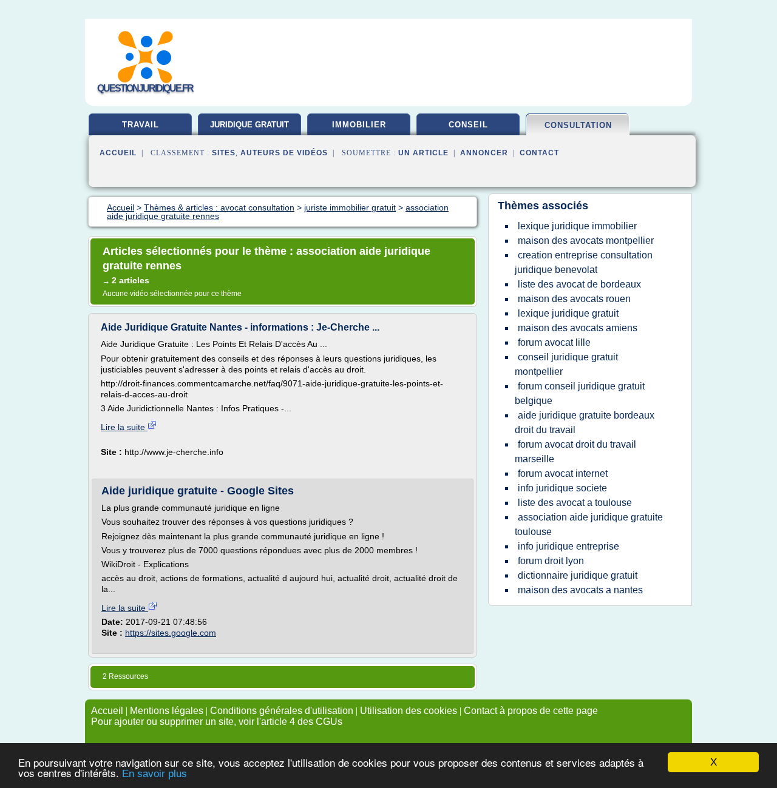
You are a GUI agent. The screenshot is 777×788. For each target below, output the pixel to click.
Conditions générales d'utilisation (281, 710)
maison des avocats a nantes (580, 590)
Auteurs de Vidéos (284, 153)
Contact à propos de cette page (531, 710)
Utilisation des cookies (408, 710)
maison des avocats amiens (577, 328)
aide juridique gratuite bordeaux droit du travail (584, 422)
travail (140, 124)
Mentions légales (166, 710)
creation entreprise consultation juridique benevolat (584, 262)
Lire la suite (124, 427)
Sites (224, 153)
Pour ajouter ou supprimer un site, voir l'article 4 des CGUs (216, 721)
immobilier (359, 124)
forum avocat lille (554, 342)
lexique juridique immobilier (577, 226)
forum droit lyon (551, 561)
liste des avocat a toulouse (575, 502)
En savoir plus (154, 774)
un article (423, 153)
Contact (539, 153)
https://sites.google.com (170, 633)
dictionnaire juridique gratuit (577, 575)
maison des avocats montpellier (586, 240)
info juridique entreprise (568, 546)
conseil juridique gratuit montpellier (566, 364)
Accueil (118, 153)
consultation (578, 125)
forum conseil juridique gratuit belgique (580, 393)
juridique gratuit (249, 124)
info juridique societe (562, 488)
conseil (468, 124)
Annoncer (484, 153)
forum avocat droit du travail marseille (575, 451)
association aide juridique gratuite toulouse (589, 524)
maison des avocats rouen (574, 299)
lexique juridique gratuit (568, 313)
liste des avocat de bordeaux (579, 284)
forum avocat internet (563, 473)
